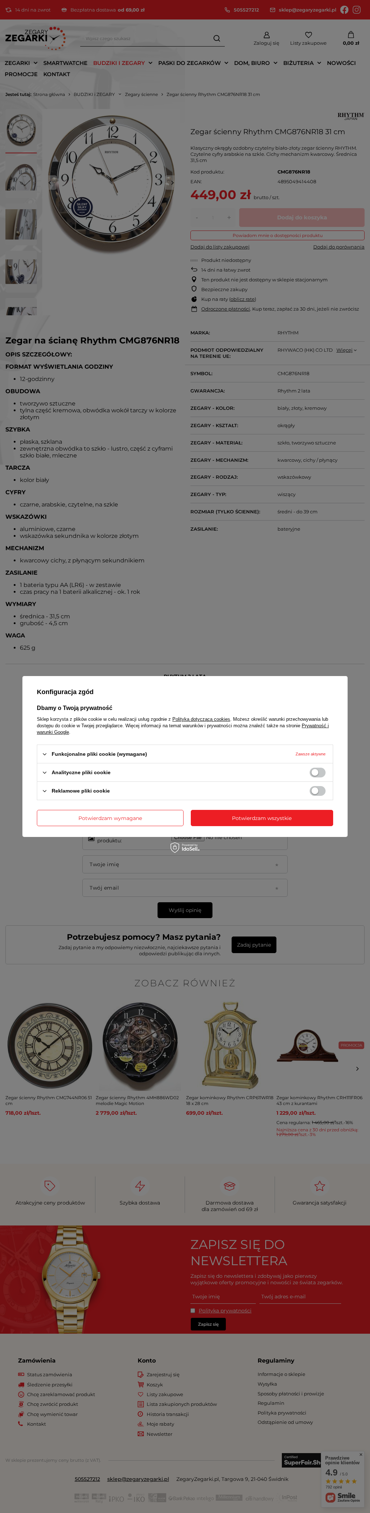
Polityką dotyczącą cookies (201, 719)
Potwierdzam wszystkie (262, 818)
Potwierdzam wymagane (110, 818)
